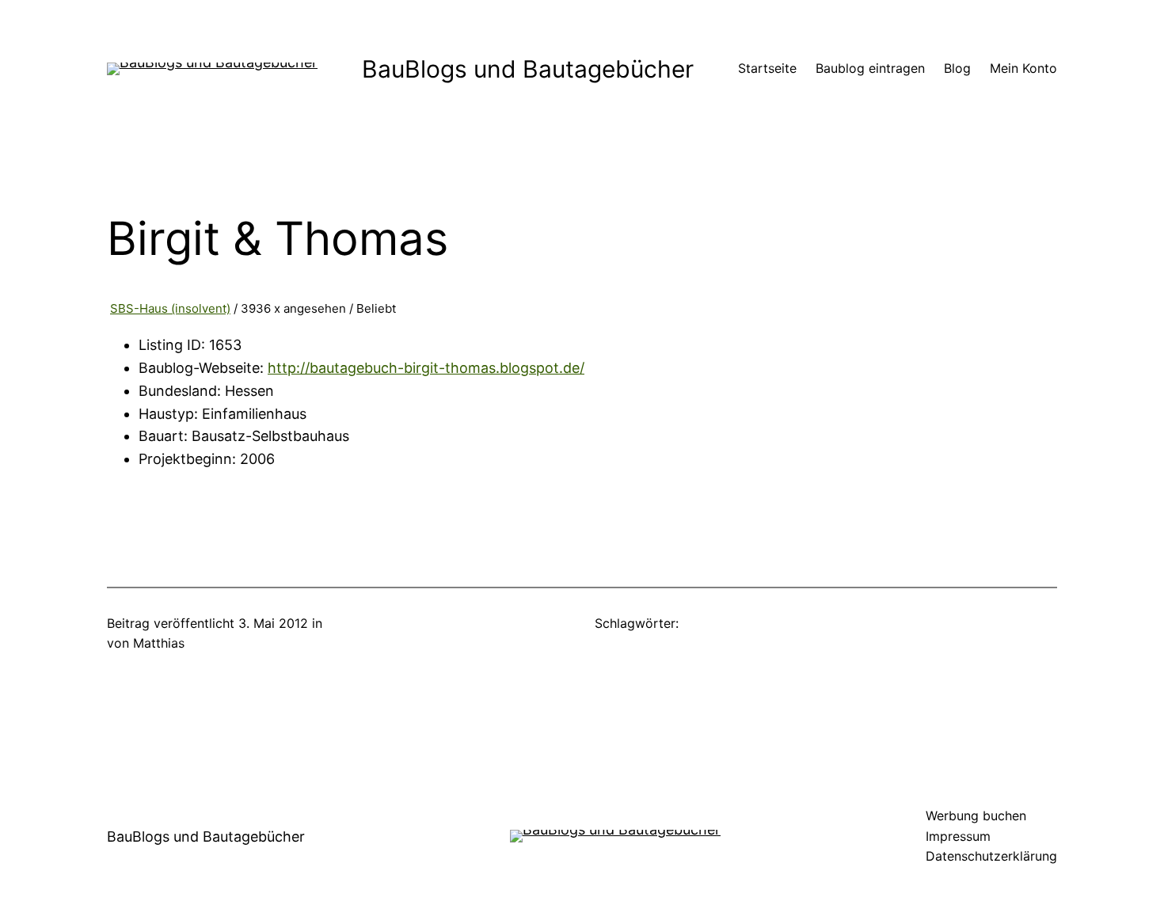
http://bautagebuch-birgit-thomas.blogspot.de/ (426, 367)
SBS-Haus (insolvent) (170, 308)
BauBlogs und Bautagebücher (528, 69)
